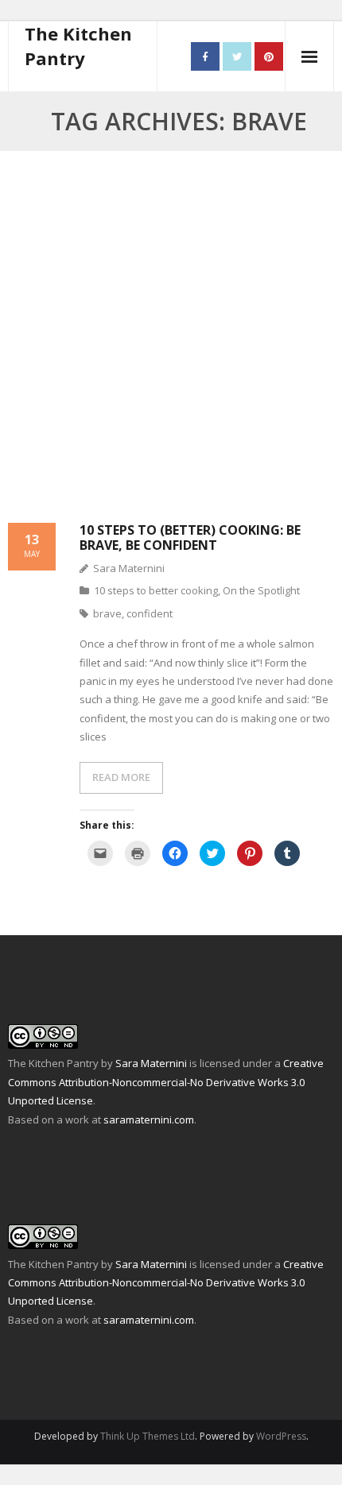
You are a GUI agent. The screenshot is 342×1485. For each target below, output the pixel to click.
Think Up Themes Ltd (147, 1436)
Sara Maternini (129, 568)
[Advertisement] (171, 345)
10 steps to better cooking (156, 590)
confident (149, 613)
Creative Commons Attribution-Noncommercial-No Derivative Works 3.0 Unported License (166, 1082)
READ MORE (121, 777)
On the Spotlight (261, 590)
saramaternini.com (148, 1119)
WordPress (281, 1436)
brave (107, 613)
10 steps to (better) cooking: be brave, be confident (190, 537)
